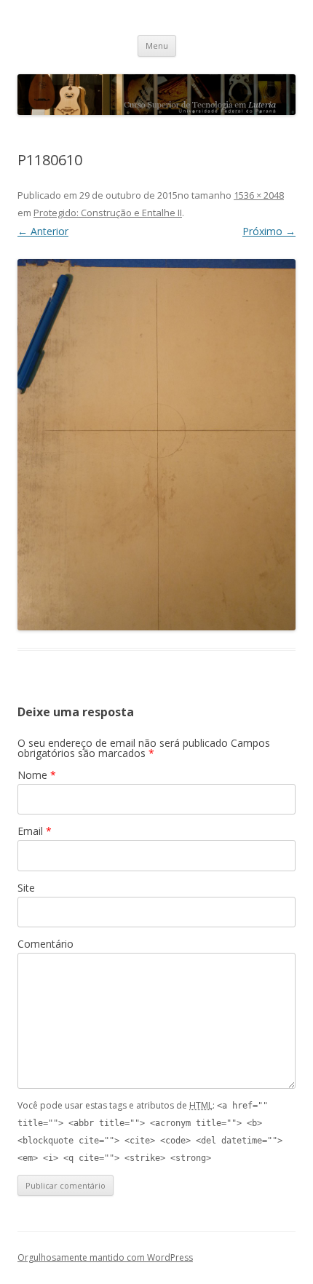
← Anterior (42, 231)
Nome (36, 775)
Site (26, 888)
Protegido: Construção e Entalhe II (107, 212)
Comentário (45, 944)
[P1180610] (156, 444)
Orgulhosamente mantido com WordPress (105, 1257)
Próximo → (269, 231)
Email (34, 831)
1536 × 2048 (259, 195)
